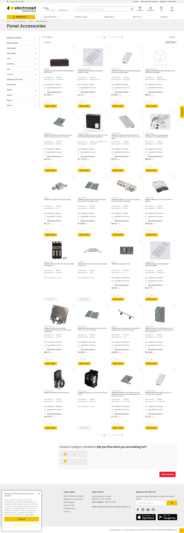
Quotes (135, 1)
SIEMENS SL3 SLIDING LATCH (120, 264)
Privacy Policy (29, 514)
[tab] (21, 38)
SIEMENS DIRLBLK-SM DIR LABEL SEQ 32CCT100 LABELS (157, 264)
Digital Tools (81, 17)
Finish (9, 90)
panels (30, 21)
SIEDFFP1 (47, 69)
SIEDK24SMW (116, 69)
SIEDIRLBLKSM (150, 262)
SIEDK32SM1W (150, 391)
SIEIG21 (114, 326)
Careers (67, 511)
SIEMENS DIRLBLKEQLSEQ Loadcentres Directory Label (90, 71)
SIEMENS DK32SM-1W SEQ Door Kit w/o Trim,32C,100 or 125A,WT (158, 393)
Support (12, 1)
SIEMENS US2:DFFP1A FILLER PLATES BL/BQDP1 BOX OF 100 (59, 71)
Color (10, 74)
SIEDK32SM (82, 326)
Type (9, 59)
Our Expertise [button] (50, 17)
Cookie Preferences (115, 529)
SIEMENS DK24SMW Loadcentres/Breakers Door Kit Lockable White (126, 71)
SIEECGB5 (115, 198)
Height (10, 100)
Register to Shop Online (168, 1)
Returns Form (69, 505)
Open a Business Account (149, 1)
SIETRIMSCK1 (149, 198)
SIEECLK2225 (82, 391)
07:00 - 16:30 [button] (49, 10)
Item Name (11, 53)
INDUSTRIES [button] (108, 17)
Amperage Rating (15, 79)
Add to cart (50, 106)
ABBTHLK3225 (49, 262)
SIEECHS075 (48, 326)
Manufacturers (14, 38)
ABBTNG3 (81, 262)
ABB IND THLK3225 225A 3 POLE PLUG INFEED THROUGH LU (59, 264)
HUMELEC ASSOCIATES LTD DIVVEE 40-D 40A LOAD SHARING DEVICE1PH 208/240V (93, 136)
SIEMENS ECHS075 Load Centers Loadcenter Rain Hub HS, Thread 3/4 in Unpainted (57, 330)
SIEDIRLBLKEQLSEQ (84, 69)
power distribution (19, 21)
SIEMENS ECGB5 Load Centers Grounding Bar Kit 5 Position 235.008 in (125, 200)
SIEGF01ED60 (48, 391)
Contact (164, 17)
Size (8, 69)
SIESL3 (113, 262)
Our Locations (69, 502)
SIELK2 (46, 198)
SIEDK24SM (82, 198)
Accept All (21, 519)
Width (9, 95)
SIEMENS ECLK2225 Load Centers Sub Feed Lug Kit (93, 393)
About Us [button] (137, 17)
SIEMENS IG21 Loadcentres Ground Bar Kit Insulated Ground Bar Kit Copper (125, 329)
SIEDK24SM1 (48, 133)
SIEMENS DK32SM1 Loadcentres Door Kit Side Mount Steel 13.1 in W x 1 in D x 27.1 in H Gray (126, 136)
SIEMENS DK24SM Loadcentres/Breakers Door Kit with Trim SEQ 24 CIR (92, 200)
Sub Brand (11, 48)
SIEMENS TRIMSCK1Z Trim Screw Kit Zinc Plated (158, 200)
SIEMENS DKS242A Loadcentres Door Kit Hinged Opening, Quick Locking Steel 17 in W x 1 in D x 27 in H (159, 330)
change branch (63, 10)
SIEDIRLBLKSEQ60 (151, 69)
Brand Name (12, 43)
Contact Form (69, 508)
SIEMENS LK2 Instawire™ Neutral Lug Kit (57, 199)
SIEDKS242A (149, 326)
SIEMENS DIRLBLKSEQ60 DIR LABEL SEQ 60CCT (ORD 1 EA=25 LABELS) (160, 71)
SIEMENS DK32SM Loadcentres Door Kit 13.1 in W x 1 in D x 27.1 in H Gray (92, 329)
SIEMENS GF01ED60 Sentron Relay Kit (56, 393)
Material (11, 64)
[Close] (39, 493)
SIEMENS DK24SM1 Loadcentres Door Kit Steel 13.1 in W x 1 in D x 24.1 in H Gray (58, 136)
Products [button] (21, 17)
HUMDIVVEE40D (83, 133)
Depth (9, 105)
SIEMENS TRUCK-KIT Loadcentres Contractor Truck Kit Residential (156, 136)
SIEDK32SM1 (115, 133)
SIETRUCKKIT (149, 133)
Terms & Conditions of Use (131, 530)
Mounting (11, 85)
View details (50, 299)
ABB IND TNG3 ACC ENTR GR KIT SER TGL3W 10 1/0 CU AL (92, 264)
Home (9, 21)
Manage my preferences (22, 525)
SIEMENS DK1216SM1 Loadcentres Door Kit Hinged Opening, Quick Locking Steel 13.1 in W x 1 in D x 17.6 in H (126, 394)
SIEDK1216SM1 (116, 391)
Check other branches (54, 92)
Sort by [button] (172, 37)
